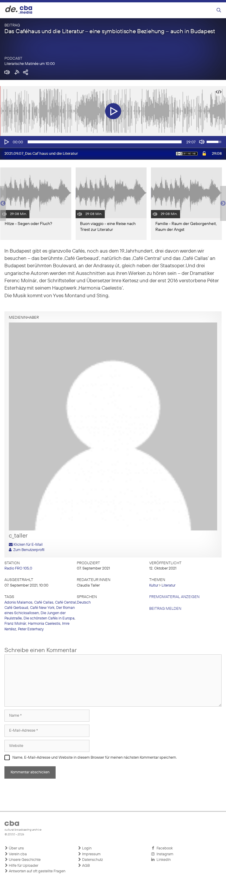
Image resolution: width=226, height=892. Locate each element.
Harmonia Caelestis (44, 624)
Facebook (164, 848)
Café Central (65, 602)
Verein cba (17, 854)
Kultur (153, 585)
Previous (3, 203)
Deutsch (84, 602)
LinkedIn (163, 860)
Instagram (164, 854)
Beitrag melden (165, 608)
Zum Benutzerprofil (27, 550)
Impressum (91, 854)
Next (223, 203)
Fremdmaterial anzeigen (174, 596)
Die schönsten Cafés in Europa (49, 618)
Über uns (16, 848)
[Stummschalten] (202, 142)
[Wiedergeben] (6, 142)
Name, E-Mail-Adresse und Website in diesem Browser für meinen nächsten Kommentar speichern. (94, 758)
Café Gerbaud (16, 608)
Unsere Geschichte (24, 860)
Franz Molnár (15, 624)
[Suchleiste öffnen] (219, 10)
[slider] (105, 141)
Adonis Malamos (18, 602)
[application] (113, 142)
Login (86, 848)
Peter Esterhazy (31, 629)
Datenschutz (92, 860)
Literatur (168, 585)
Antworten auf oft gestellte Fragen (36, 871)
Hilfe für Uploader (23, 866)
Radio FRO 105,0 (18, 568)
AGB (85, 866)
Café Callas (43, 602)
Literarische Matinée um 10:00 (29, 64)
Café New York (42, 608)
